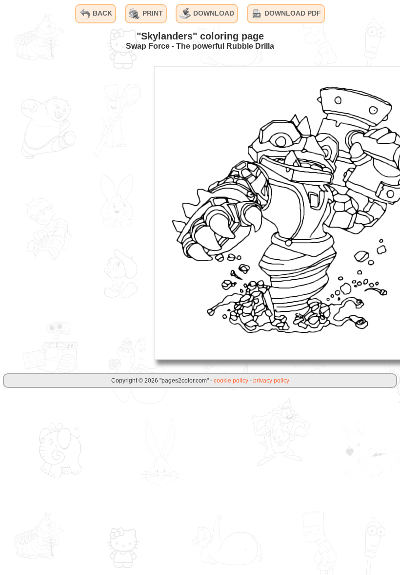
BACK (101, 13)
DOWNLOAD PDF (291, 13)
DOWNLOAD (212, 13)
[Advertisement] (73, 212)
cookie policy (231, 380)
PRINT (151, 13)
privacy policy (271, 380)
